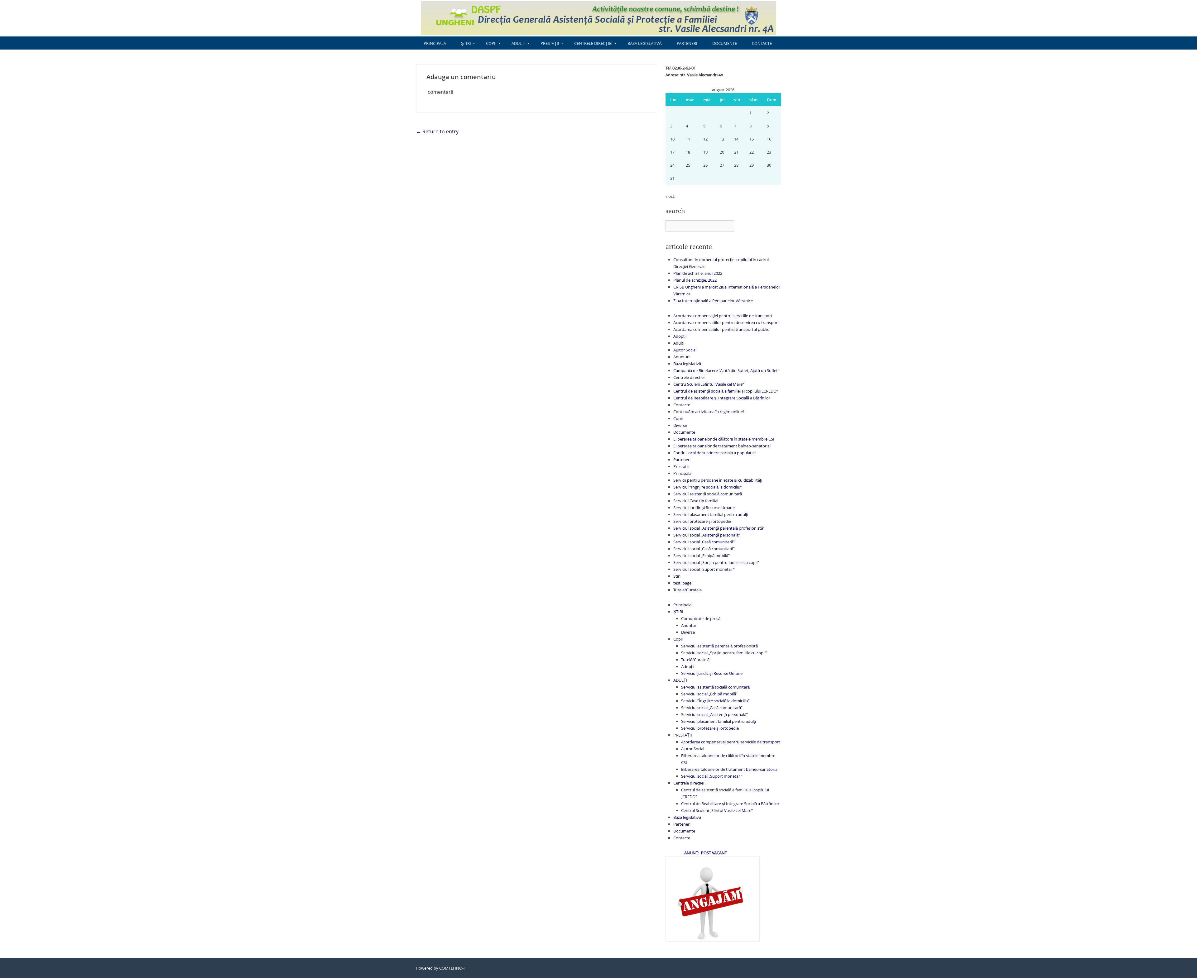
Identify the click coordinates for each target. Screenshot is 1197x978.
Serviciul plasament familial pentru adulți (710, 514)
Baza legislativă (644, 43)
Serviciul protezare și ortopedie (702, 521)
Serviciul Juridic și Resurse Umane (704, 507)
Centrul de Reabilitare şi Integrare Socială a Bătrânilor (730, 803)
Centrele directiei (688, 377)
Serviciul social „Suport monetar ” (704, 569)
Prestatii (681, 466)
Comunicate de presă (700, 618)
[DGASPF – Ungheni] (598, 17)
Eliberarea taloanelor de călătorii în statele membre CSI (723, 439)
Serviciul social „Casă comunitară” (704, 542)
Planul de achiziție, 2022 (695, 280)
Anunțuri (681, 357)
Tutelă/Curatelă (695, 659)
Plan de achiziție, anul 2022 (697, 273)
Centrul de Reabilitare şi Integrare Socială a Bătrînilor (721, 398)
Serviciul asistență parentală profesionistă (719, 646)
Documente (724, 43)
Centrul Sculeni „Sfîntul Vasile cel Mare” (717, 810)
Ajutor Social (684, 350)
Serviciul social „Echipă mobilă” (701, 555)
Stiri (676, 576)
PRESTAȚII (550, 43)
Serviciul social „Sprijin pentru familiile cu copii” (716, 562)
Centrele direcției (593, 43)
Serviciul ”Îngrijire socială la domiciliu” (707, 487)
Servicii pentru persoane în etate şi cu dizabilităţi (717, 480)
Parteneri (687, 43)
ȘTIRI (466, 43)
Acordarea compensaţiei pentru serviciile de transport (722, 315)
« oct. (670, 196)
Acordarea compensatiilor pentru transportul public (721, 329)
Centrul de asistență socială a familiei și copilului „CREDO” (725, 391)
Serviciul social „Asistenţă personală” (706, 535)
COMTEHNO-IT (453, 968)
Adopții (679, 336)
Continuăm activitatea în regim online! (708, 411)
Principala (435, 43)
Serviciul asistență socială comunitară (707, 494)
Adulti (678, 343)
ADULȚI (519, 43)
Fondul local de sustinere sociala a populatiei (714, 453)
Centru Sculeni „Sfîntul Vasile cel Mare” (708, 384)
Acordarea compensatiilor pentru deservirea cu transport (726, 322)
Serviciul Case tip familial (695, 500)
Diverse (680, 425)
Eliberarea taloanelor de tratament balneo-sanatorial (722, 446)
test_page (682, 583)
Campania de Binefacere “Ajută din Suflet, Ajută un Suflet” (726, 370)
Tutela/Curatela (687, 590)
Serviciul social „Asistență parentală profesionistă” (719, 528)
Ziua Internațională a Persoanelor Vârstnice (713, 300)
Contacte (762, 43)
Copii (491, 43)
